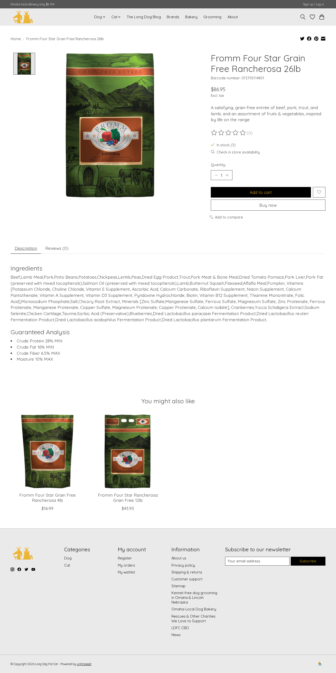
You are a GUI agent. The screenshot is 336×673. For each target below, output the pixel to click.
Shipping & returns (186, 572)
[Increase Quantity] (227, 175)
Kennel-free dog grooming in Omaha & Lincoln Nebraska (194, 597)
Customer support (186, 579)
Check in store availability (238, 152)
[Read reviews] (229, 133)
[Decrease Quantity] (216, 175)
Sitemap (178, 586)
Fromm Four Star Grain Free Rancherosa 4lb (47, 497)
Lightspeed (84, 664)
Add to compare (229, 217)
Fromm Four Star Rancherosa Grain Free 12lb (128, 497)
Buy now (268, 205)
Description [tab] (26, 248)
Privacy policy (183, 565)
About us (178, 558)
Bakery (191, 17)
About (233, 17)
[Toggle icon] (302, 17)
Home (16, 38)
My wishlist (126, 572)
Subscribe (308, 561)
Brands (173, 17)
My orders (126, 565)
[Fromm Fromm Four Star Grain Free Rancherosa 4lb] (47, 451)
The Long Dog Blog (144, 17)
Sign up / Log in (313, 4)
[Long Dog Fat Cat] (23, 17)
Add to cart (261, 192)
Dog (68, 558)
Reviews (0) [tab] (56, 248)
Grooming (212, 17)
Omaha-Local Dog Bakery (193, 609)
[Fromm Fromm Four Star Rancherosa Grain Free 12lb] (128, 451)
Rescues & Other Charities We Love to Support (193, 618)
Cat (67, 565)
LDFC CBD (180, 627)
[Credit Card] (320, 664)
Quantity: (218, 164)
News (176, 634)
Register (125, 558)
